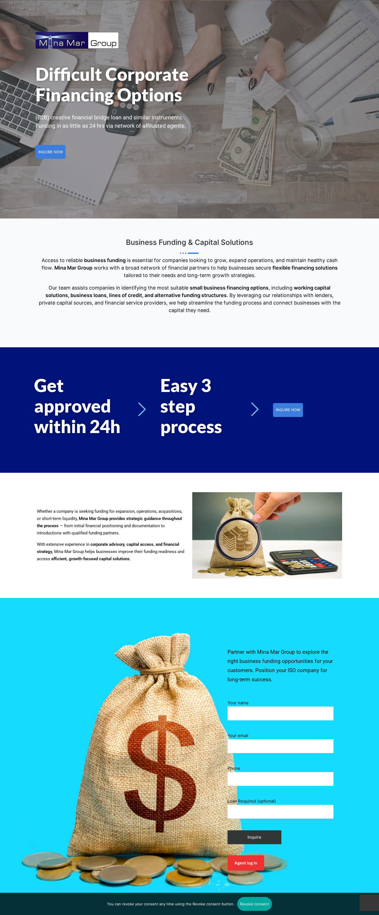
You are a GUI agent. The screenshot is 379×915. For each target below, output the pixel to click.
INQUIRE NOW (50, 152)
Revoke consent (254, 904)
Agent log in (245, 862)
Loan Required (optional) (252, 801)
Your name (238, 702)
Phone (234, 768)
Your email (238, 735)
